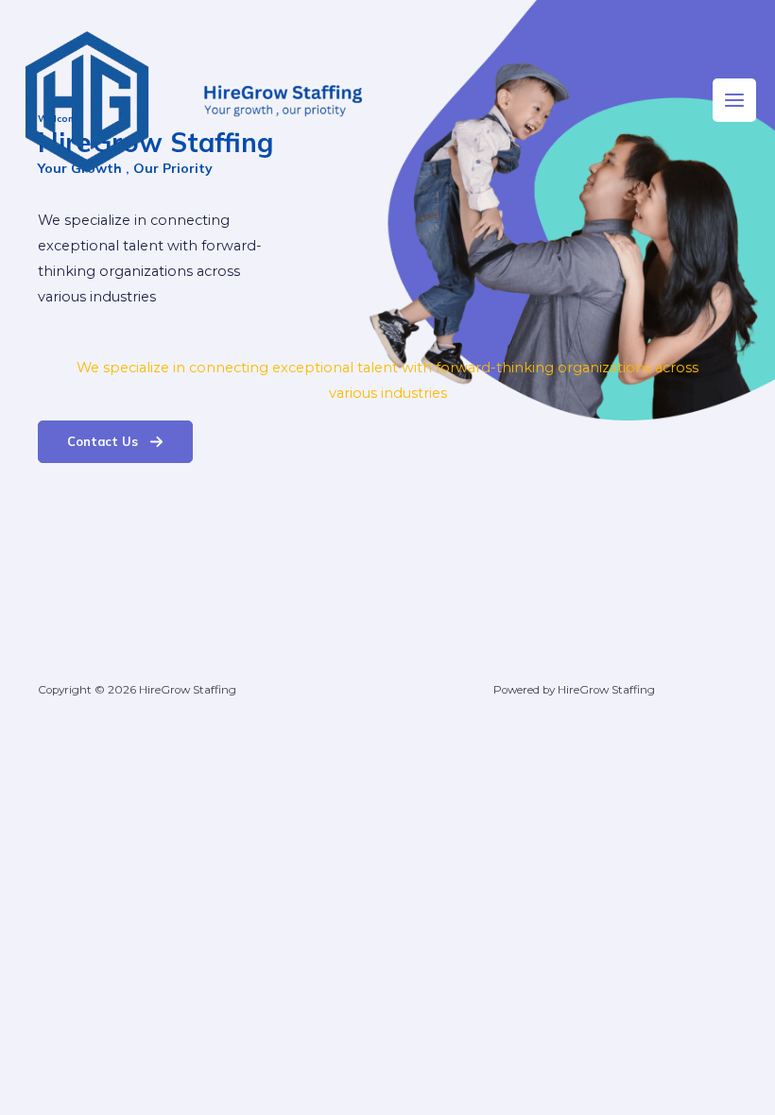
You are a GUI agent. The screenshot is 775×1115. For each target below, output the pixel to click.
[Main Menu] (734, 100)
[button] (115, 441)
